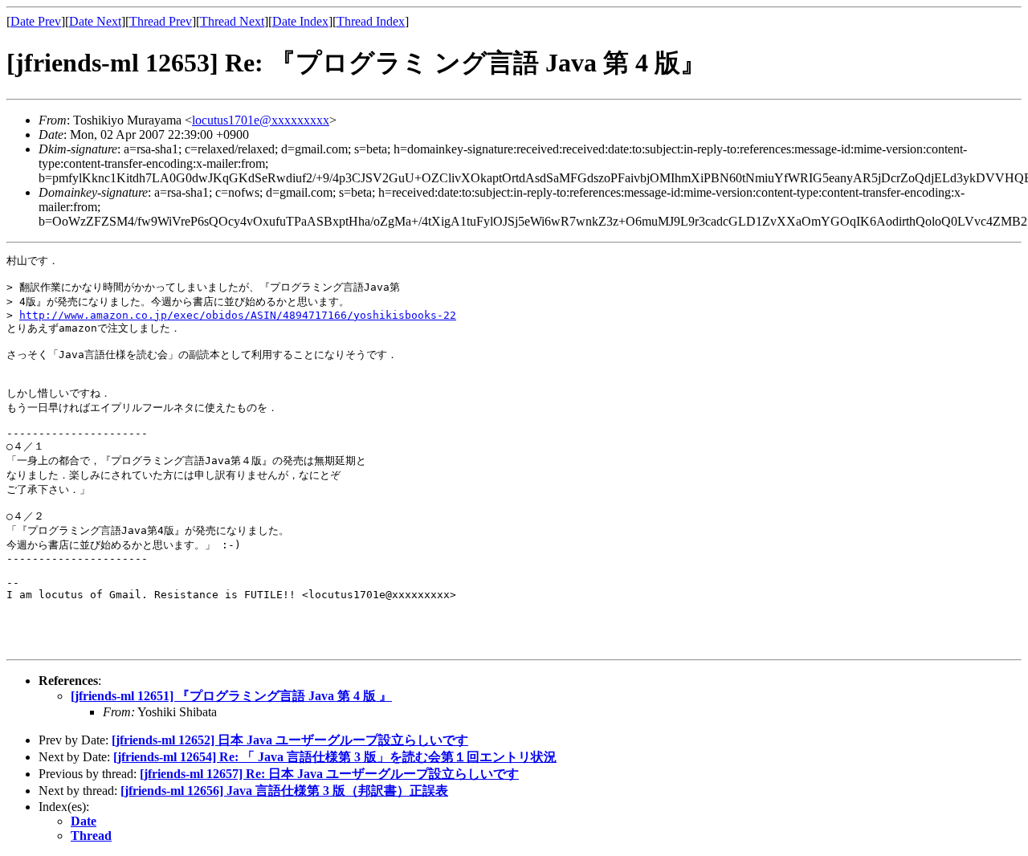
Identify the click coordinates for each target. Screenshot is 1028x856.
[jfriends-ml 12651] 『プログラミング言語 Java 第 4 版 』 (231, 696)
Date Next (95, 21)
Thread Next (232, 21)
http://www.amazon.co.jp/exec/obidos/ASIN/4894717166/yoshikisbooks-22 (237, 315)
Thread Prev (160, 21)
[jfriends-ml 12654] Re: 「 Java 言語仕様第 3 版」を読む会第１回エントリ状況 (335, 757)
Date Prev (35, 21)
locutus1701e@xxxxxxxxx (260, 120)
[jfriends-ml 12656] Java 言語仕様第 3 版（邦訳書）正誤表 (284, 790)
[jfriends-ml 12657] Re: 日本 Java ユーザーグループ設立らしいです (329, 774)
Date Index (300, 21)
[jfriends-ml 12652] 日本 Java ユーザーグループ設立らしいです (290, 740)
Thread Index (371, 21)
